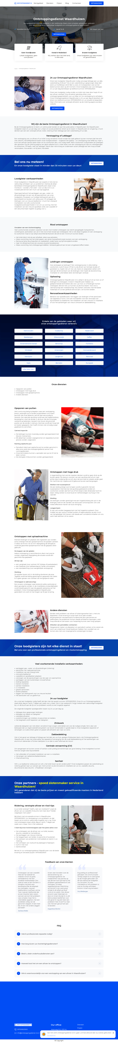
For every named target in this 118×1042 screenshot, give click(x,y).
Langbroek (59, 356)
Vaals (28, 363)
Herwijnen (28, 356)
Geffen (89, 337)
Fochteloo (89, 344)
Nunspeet (89, 363)
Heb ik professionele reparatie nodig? (36, 934)
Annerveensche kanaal (28, 344)
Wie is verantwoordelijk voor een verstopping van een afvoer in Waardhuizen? (53, 973)
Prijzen (59, 3)
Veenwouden (28, 331)
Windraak (28, 350)
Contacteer (76, 3)
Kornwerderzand (89, 350)
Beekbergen (28, 337)
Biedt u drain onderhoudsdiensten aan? (37, 954)
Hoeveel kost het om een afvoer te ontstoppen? (41, 963)
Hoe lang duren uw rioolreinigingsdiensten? (39, 944)
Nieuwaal (89, 356)
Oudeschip (59, 331)
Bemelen (59, 363)
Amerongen (59, 350)
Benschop (59, 344)
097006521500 (96, 3)
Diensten (49, 3)
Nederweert (89, 331)
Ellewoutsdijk (59, 337)
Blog (67, 3)
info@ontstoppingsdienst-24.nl (28, 1033)
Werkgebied (38, 3)
